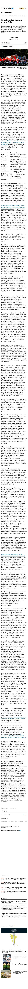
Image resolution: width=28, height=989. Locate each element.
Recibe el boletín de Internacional (9, 808)
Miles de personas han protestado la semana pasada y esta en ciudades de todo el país (13, 142)
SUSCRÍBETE (21, 8)
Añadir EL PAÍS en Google (7, 46)
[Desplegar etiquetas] (26, 821)
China (12, 821)
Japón (15, 821)
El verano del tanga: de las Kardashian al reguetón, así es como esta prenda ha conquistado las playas (13, 905)
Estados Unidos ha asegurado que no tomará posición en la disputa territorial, (13, 555)
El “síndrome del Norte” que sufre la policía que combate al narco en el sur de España (13, 892)
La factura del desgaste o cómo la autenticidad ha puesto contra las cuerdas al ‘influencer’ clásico (13, 879)
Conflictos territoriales (5, 821)
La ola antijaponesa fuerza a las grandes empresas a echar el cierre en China (4, 158)
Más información (4, 827)
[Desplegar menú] (2, 8)
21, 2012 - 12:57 (15, 39)
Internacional (6, 13)
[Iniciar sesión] (26, 8)
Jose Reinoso (14, 37)
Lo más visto (4, 898)
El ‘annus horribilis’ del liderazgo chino (5, 174)
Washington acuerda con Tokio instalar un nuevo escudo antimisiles (4, 167)
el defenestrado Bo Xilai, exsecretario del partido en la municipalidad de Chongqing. (13, 735)
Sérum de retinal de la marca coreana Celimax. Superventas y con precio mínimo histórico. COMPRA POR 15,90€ (14, 951)
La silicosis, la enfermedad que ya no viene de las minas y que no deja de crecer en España (13, 888)
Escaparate (14, 930)
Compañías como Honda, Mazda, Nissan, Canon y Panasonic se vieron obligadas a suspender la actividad (13, 207)
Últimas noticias (5, 876)
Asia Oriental (20, 821)
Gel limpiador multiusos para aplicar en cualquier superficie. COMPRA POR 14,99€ (19, 956)
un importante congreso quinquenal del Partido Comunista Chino (13, 717)
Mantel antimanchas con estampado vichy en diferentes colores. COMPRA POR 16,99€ (20, 972)
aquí (20, 830)
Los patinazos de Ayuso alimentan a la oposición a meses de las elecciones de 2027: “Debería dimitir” (14, 917)
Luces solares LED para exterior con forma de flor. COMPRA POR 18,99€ (20, 964)
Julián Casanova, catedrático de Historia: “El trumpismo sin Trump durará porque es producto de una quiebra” (13, 884)
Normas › (25, 814)
